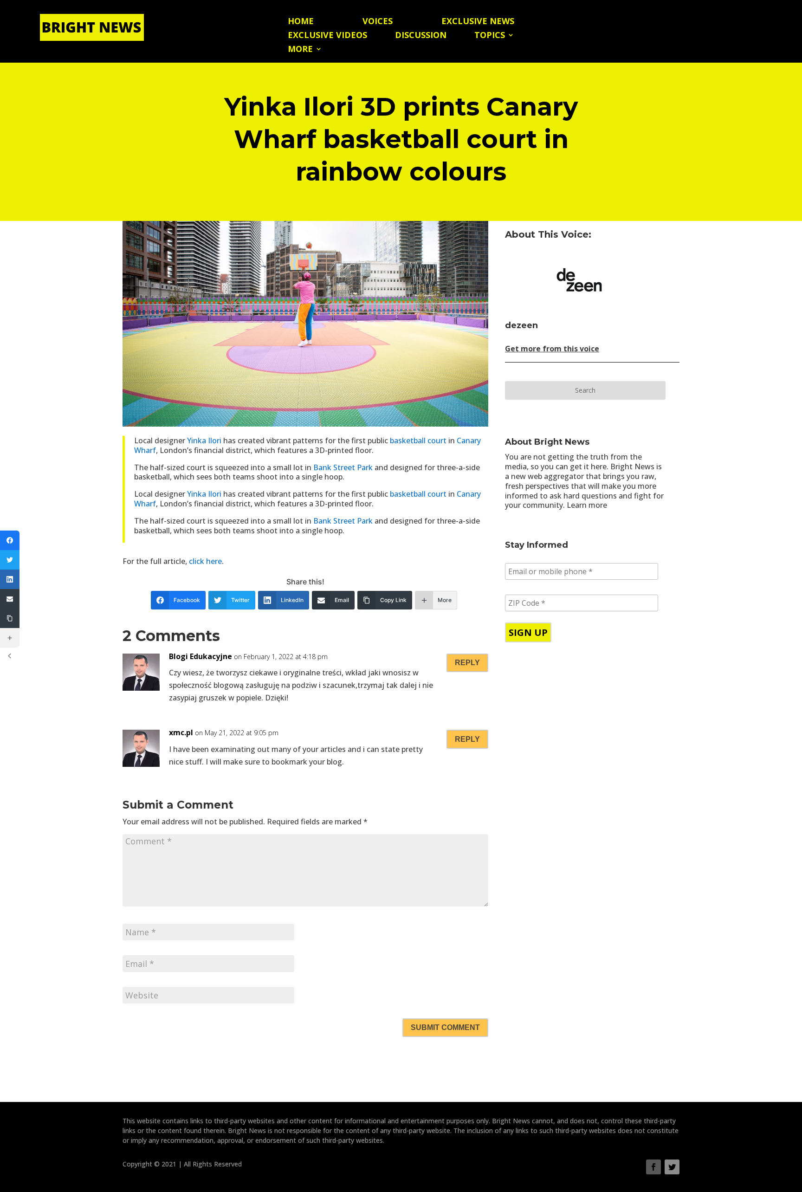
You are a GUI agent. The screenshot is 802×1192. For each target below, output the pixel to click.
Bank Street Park (343, 467)
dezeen (521, 325)
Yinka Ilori (204, 440)
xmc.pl (181, 732)
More (300, 49)
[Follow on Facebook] (653, 1167)
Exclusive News (477, 22)
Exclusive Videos (327, 36)
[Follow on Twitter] (672, 1167)
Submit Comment (445, 1027)
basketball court (418, 440)
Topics (489, 36)
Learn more (587, 505)
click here (205, 561)
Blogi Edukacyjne (200, 656)
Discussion (420, 36)
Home (301, 22)
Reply (467, 663)
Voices (377, 22)
